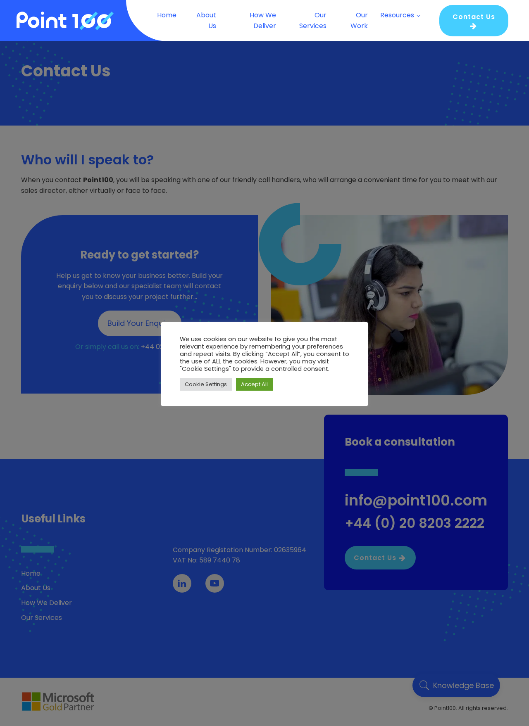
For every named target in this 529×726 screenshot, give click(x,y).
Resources (397, 15)
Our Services (312, 20)
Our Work (359, 20)
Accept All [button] (254, 384)
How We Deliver (263, 20)
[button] (473, 20)
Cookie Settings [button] (206, 384)
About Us (206, 20)
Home (166, 15)
